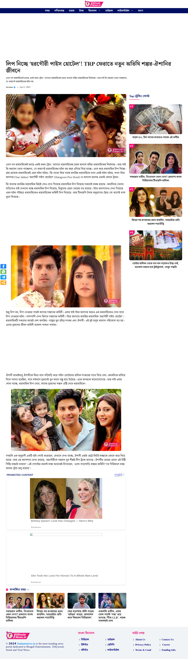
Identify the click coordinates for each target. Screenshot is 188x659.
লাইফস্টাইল (123, 11)
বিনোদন (92, 11)
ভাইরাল (109, 11)
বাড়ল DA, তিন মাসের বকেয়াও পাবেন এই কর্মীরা (155, 137)
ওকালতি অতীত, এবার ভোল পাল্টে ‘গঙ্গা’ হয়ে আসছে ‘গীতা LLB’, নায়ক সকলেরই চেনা (111, 616)
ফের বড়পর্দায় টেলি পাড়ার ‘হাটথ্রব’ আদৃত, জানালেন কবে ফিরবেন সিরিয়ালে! (81, 614)
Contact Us (168, 640)
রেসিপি (111, 645)
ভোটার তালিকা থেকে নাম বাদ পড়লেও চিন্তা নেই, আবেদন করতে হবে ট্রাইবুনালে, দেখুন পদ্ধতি (155, 265)
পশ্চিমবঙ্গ (59, 11)
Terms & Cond (143, 650)
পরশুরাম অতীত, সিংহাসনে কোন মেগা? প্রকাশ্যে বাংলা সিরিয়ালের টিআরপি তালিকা (19, 616)
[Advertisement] (94, 37)
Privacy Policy (143, 645)
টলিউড (84, 645)
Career (166, 645)
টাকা (81, 11)
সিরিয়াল (85, 640)
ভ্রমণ (140, 11)
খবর (47, 11)
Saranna (9, 87)
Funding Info (169, 650)
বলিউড (84, 650)
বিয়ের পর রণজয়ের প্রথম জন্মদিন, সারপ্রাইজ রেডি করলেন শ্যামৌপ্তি (50, 614)
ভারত (71, 11)
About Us (140, 640)
